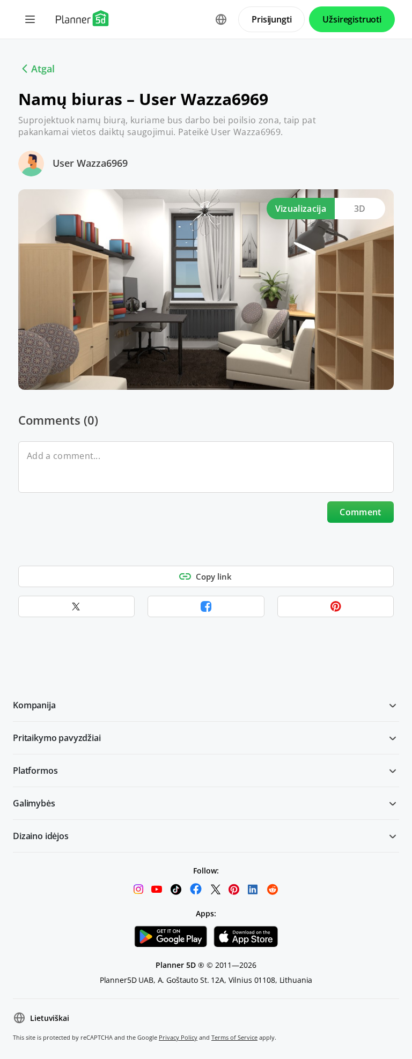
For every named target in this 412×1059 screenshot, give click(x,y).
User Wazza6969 (90, 163)
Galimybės (34, 803)
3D (360, 208)
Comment (360, 512)
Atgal (43, 68)
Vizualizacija (300, 208)
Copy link (214, 576)
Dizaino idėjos (41, 836)
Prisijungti (271, 19)
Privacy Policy (178, 1037)
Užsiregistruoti (351, 19)
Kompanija (34, 705)
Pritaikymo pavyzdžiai (57, 738)
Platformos (35, 770)
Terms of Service (234, 1037)
